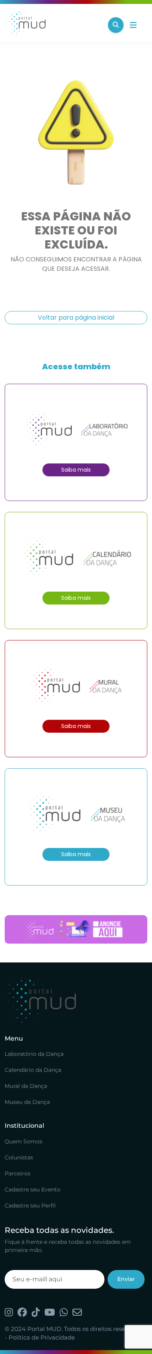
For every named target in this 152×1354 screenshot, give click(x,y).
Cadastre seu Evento (32, 1189)
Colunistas (19, 1157)
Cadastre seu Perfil (30, 1205)
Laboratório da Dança (34, 1053)
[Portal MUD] (53, 25)
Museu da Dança (27, 1101)
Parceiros (17, 1173)
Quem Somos (23, 1141)
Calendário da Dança (33, 1069)
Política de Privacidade (42, 1337)
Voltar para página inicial (76, 317)
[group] (76, 929)
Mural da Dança (26, 1085)
